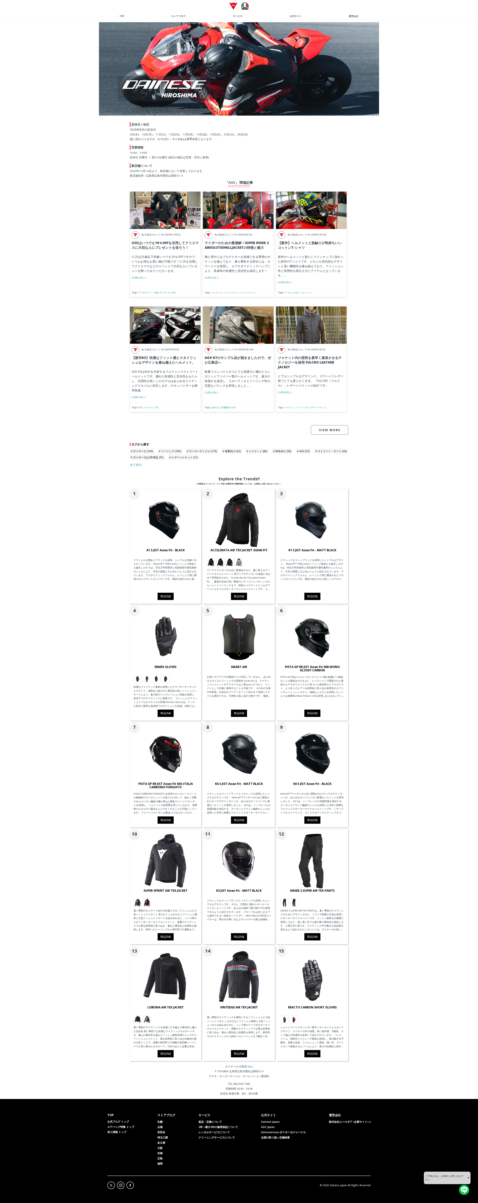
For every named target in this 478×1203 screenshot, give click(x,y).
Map (250, 1066)
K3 (157, 407)
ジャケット (216, 292)
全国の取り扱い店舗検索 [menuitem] (275, 1137)
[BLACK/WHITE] (138, 903)
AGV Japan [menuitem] (268, 1127)
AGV (173, 292)
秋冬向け (283, 451)
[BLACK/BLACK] (284, 903)
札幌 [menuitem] (160, 1121)
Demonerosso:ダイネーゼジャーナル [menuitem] (283, 1132)
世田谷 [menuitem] (161, 1132)
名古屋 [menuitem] (161, 1142)
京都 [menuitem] (160, 1153)
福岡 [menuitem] (160, 1163)
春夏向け (233, 451)
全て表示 (136, 465)
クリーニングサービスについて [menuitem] (216, 1137)
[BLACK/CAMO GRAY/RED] (211, 562)
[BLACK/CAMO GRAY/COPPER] (220, 562)
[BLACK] (138, 1019)
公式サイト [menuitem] (296, 16)
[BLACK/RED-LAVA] (166, 679)
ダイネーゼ (164, 292)
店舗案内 (225, 407)
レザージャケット (318, 407)
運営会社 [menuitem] (353, 16)
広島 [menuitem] (160, 1158)
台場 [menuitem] (160, 1127)
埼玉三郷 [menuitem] (162, 1137)
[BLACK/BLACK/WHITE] (230, 562)
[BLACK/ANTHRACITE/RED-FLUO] (294, 903)
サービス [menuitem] (238, 16)
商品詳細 (165, 596)
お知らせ (215, 407)
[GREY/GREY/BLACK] (239, 562)
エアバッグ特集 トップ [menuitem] (120, 1126)
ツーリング (228, 292)
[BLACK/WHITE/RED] (147, 903)
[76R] (147, 1019)
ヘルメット (305, 292)
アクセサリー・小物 (148, 292)
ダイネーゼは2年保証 (148, 457)
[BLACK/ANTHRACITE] (138, 679)
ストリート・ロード (332, 451)
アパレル (288, 292)
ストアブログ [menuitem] (178, 16)
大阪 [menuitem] (160, 1148)
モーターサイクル (203, 451)
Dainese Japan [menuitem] (270, 1121)
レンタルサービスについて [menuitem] (214, 1132)
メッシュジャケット (245, 292)
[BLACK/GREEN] (147, 679)
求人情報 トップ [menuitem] (116, 1132)
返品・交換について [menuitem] (210, 1121)
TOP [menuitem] (122, 16)
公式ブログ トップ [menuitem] (118, 1121)
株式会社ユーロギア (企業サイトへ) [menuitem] (350, 1121)
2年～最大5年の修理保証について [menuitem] (218, 1127)
